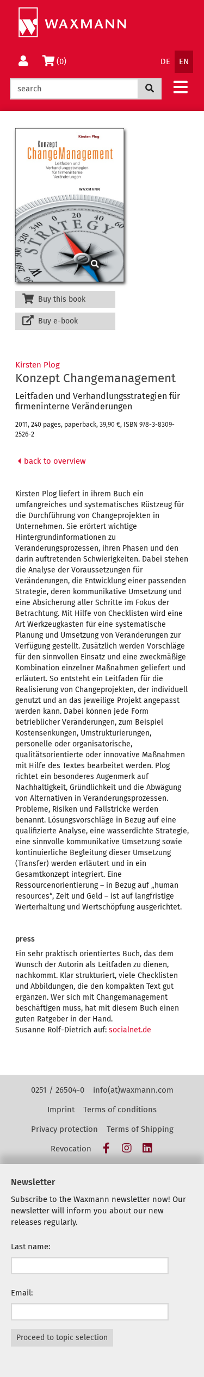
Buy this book (60, 299)
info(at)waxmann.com (133, 1090)
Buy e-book (57, 321)
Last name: (31, 1246)
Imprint (61, 1109)
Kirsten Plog (37, 365)
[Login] (23, 62)
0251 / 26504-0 (57, 1090)
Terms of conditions (120, 1109)
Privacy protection (64, 1129)
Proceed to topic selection (62, 1337)
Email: (22, 1293)
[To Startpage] (72, 22)
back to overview (54, 461)
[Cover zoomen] (65, 205)
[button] (181, 86)
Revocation (71, 1149)
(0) (63, 61)
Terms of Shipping (140, 1129)
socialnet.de (130, 1030)
